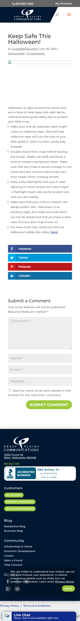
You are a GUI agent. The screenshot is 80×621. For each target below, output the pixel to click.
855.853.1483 (11, 463)
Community (16, 53)
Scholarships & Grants (18, 546)
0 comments (36, 53)
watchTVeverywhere (20, 508)
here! (54, 232)
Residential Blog (14, 526)
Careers (9, 555)
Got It (68, 588)
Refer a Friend (13, 560)
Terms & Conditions (36, 605)
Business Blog (13, 530)
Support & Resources (19, 501)
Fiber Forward (13, 564)
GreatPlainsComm (25, 49)
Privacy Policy (10, 605)
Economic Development (19, 551)
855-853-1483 (24, 3)
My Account (63, 3)
